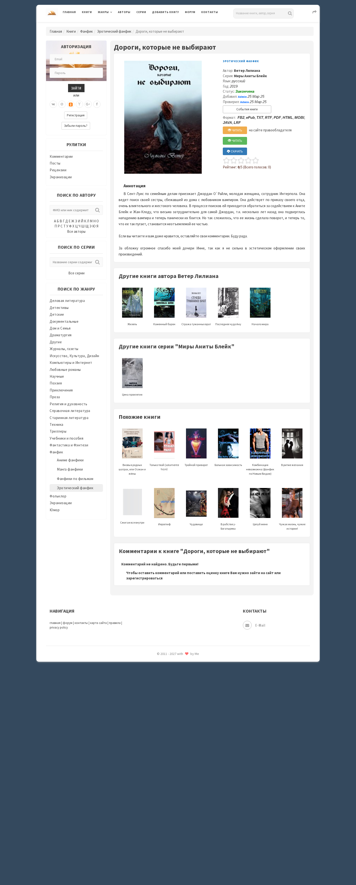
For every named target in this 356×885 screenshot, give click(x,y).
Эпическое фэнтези (169, 836)
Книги (87, 12)
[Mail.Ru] (62, 104)
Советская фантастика (172, 717)
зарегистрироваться (144, 578)
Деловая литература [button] (115, 24)
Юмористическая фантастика (178, 868)
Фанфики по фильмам (75, 478)
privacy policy (59, 627)
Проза (55, 397)
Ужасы (158, 782)
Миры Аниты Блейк (250, 76)
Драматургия (61, 335)
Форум (190, 12)
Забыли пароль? (75, 126)
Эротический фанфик (114, 31)
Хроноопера (162, 814)
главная (55, 623)
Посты (55, 163)
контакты (81, 623)
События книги (247, 109)
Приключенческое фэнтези (176, 663)
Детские (57, 314)
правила (115, 623)
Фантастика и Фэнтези (69, 445)
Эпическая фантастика (172, 825)
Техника (56, 424)
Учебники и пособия (66, 438)
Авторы (124, 12)
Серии (141, 12)
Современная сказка (169, 728)
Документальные (64, 321)
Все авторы (76, 231)
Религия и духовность (68, 404)
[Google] (88, 104)
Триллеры (58, 431)
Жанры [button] (103, 12)
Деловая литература (169, 24)
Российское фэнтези (170, 684)
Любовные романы (65, 369)
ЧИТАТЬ (236, 130)
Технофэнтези (165, 771)
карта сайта (98, 623)
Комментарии (61, 156)
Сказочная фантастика (172, 695)
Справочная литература (70, 410)
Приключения (61, 390)
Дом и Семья (60, 328)
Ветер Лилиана (247, 70)
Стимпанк (161, 749)
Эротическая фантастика (174, 846)
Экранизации (61, 177)
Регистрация (76, 115)
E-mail (260, 625)
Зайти (76, 87)
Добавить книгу (165, 12)
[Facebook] (97, 104)
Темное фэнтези (166, 760)
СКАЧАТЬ (236, 151)
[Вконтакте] (53, 104)
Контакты (209, 12)
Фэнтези (160, 803)
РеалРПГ (159, 673)
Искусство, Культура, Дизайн (74, 355)
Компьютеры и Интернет (71, 362)
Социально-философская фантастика (185, 738)
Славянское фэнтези (170, 706)
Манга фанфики (70, 469)
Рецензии (58, 170)
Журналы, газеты (64, 348)
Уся (155, 793)
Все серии (76, 273)
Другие (56, 342)
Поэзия (56, 383)
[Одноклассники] (70, 104)
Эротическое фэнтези (171, 857)
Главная (69, 12)
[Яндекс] (79, 104)
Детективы (59, 307)
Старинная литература (69, 417)
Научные (57, 376)
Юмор (55, 510)
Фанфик (86, 31)
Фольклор (58, 496)
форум (67, 623)
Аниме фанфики (70, 460)
